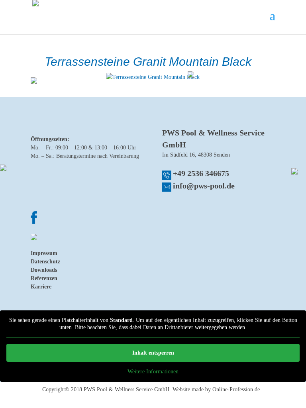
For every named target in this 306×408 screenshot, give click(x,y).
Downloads (44, 270)
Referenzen (44, 278)
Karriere (41, 287)
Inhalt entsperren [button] (153, 353)
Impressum (44, 253)
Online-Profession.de (236, 389)
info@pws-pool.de (204, 185)
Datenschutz (45, 262)
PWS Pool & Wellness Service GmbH (126, 389)
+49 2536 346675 (201, 173)
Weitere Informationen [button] (153, 372)
